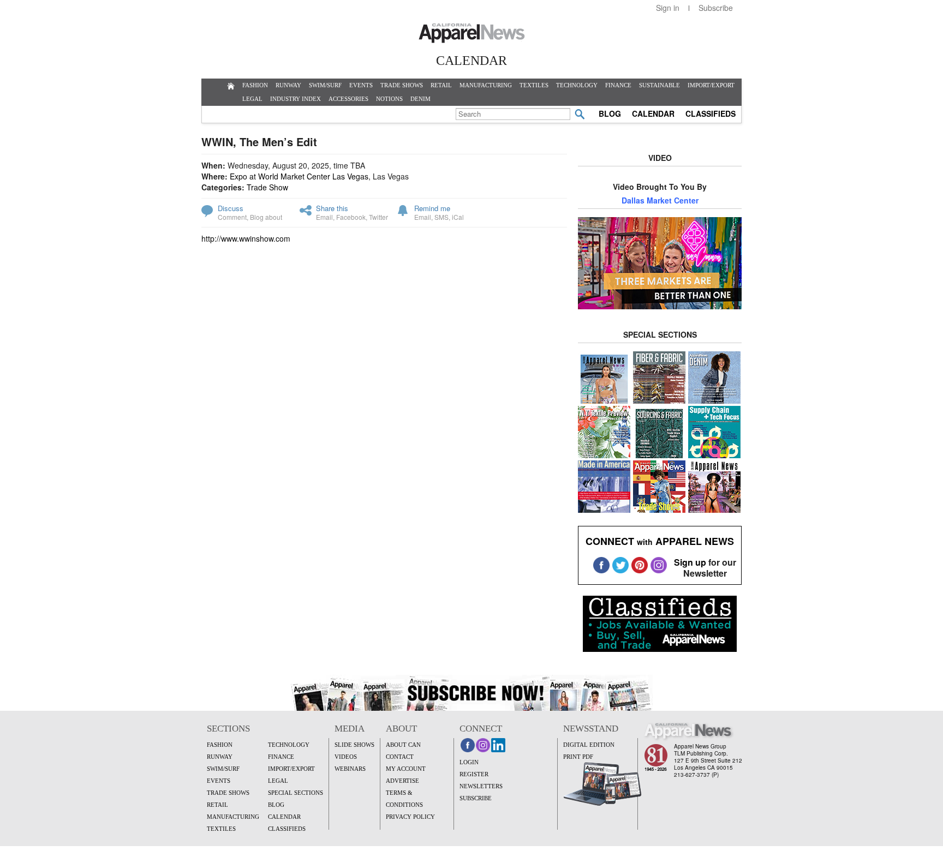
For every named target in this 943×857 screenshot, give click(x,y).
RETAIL (441, 85)
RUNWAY (288, 85)
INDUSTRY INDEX (295, 98)
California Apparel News (472, 33)
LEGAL (252, 98)
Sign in (667, 7)
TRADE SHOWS (401, 85)
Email (324, 216)
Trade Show (267, 187)
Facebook (351, 216)
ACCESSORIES (348, 98)
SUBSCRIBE (475, 798)
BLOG (610, 113)
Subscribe (716, 7)
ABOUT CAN (403, 744)
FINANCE (618, 85)
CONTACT (400, 756)
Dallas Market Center (660, 200)
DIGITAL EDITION (588, 744)
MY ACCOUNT (406, 768)
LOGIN (469, 762)
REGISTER (473, 774)
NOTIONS (389, 98)
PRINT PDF (578, 756)
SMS (441, 216)
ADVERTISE (402, 780)
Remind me (432, 208)
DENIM (420, 98)
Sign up (690, 562)
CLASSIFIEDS (710, 113)
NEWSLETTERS (481, 786)
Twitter (378, 216)
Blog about (266, 216)
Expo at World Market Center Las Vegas (299, 176)
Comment (232, 216)
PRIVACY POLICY (410, 816)
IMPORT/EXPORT (711, 85)
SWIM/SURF (325, 85)
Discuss (230, 208)
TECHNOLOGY (577, 85)
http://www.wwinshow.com (245, 238)
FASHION (255, 85)
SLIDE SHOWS (354, 744)
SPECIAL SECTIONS (295, 792)
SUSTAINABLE (659, 85)
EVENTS (361, 85)
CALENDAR (653, 113)
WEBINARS (350, 768)
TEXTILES (534, 85)
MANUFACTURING (485, 85)
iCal (458, 216)
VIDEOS (346, 756)
